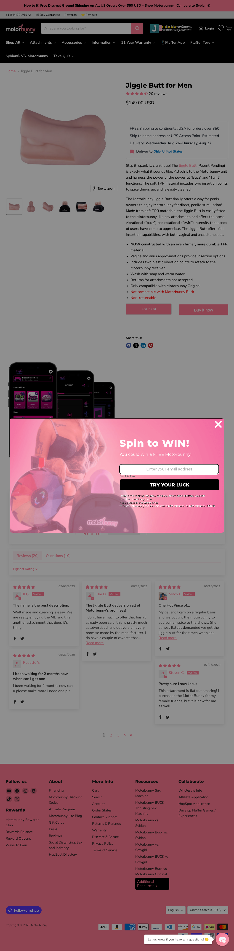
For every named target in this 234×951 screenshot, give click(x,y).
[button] (222, 939)
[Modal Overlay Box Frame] (117, 475)
